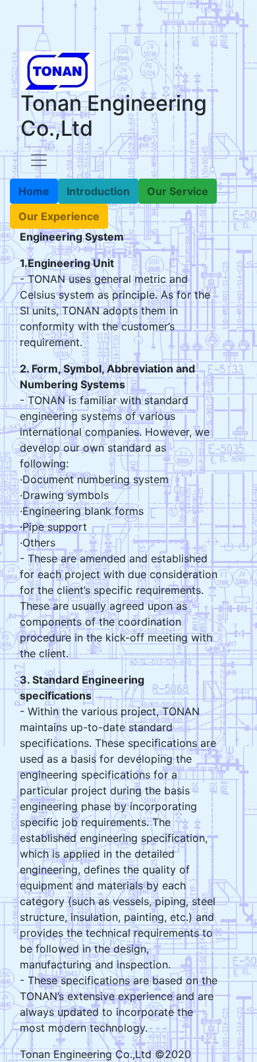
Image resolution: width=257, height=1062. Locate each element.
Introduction (98, 191)
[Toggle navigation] (38, 160)
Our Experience (59, 216)
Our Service (177, 191)
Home (33, 191)
